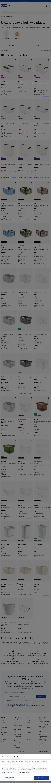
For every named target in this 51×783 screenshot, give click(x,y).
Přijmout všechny (41, 777)
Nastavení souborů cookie (9, 778)
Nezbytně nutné (26, 777)
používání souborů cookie (23, 772)
